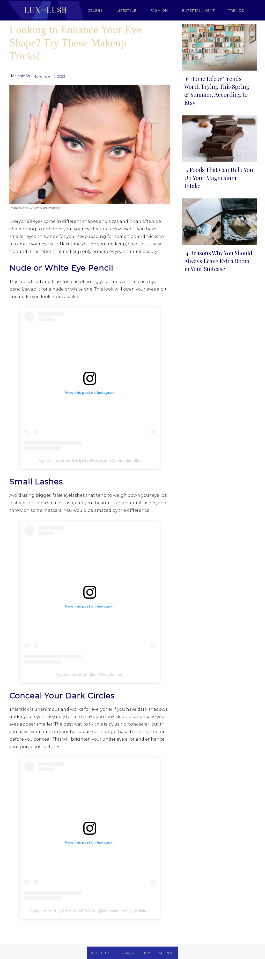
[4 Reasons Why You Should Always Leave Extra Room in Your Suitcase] (218, 220)
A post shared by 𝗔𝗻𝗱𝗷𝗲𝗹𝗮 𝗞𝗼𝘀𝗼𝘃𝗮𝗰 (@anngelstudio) (90, 461)
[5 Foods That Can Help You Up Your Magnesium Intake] (218, 137)
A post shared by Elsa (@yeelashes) (90, 674)
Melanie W (20, 76)
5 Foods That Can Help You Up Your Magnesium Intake (218, 178)
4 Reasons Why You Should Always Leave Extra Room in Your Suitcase (218, 261)
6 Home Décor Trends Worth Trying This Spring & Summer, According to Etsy (216, 90)
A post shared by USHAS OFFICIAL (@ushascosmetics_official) (89, 911)
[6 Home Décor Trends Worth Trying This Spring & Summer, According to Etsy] (218, 46)
